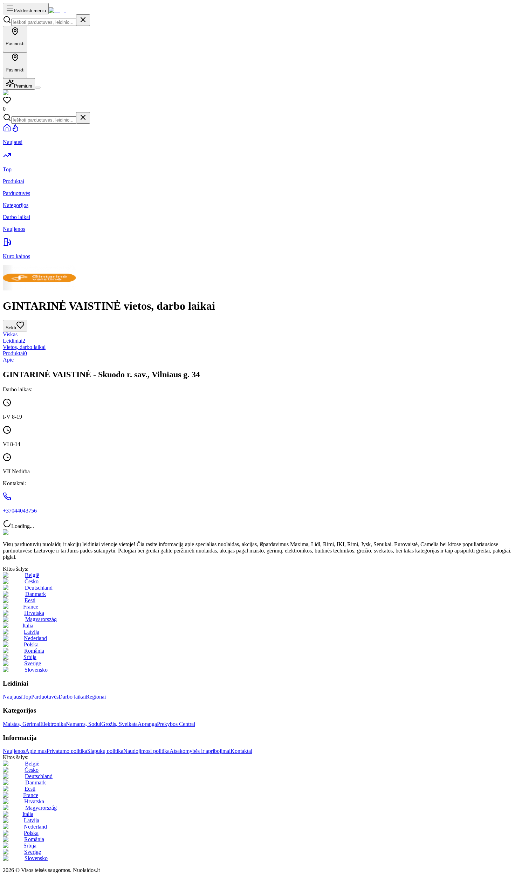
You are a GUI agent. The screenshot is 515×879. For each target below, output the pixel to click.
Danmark (35, 594)
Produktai (15, 353)
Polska (31, 644)
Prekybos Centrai (176, 724)
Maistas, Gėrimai (21, 724)
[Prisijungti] (38, 88)
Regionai (96, 697)
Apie (8, 360)
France (30, 607)
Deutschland (39, 588)
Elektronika (53, 724)
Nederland (35, 638)
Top (26, 697)
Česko (32, 581)
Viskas (10, 334)
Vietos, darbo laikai (24, 347)
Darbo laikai (72, 697)
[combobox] (43, 22)
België (32, 575)
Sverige (32, 663)
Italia (27, 626)
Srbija (29, 657)
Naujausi (12, 697)
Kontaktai (241, 751)
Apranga (147, 724)
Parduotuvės (45, 697)
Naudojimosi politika (146, 751)
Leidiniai (14, 341)
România (34, 651)
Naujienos (14, 751)
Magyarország (41, 619)
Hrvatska (34, 613)
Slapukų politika (105, 751)
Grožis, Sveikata (119, 724)
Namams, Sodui (83, 724)
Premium (23, 86)
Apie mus (36, 751)
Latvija (31, 632)
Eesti (30, 600)
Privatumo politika (67, 751)
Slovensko (36, 670)
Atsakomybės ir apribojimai (200, 751)
